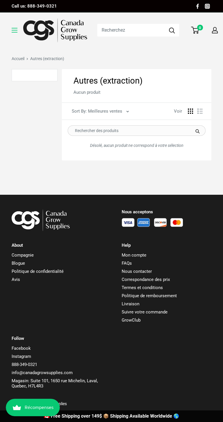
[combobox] (131, 30)
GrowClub (131, 320)
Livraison (130, 303)
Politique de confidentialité (38, 271)
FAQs (127, 263)
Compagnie (23, 255)
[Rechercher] (172, 30)
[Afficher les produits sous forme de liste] (200, 111)
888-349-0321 (24, 364)
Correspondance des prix (146, 279)
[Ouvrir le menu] (14, 30)
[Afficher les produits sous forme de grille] (190, 111)
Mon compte (134, 255)
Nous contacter (137, 271)
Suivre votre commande (145, 312)
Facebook (21, 348)
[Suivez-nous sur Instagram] (207, 6)
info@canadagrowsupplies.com (42, 372)
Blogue (18, 263)
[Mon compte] (215, 30)
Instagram (21, 356)
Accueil (18, 58)
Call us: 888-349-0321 (34, 6)
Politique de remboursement (149, 295)
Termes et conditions (142, 287)
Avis (16, 279)
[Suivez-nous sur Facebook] (197, 6)
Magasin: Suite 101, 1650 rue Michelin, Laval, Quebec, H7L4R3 (55, 383)
